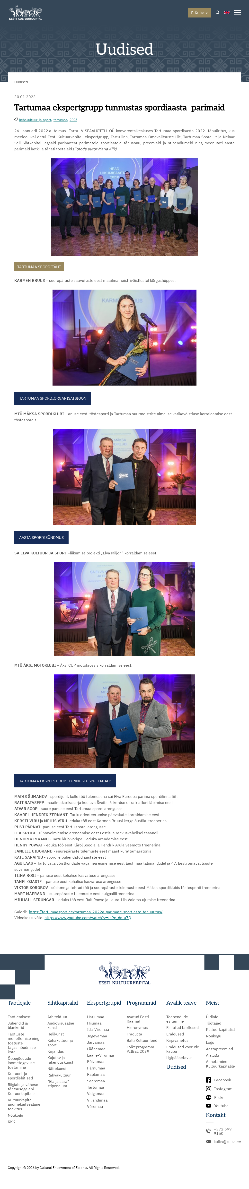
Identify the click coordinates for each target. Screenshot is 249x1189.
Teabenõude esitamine (177, 1019)
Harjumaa (95, 1017)
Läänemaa (96, 1049)
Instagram (223, 1088)
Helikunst (55, 1034)
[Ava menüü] (237, 13)
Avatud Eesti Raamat (138, 1019)
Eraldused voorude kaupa (182, 1049)
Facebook (222, 1079)
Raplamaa (96, 1074)
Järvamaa (96, 1042)
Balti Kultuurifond (142, 1040)
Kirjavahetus (177, 1040)
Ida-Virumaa (98, 1029)
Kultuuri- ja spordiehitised (20, 1075)
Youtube (221, 1105)
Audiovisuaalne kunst (60, 1025)
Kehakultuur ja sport (60, 1042)
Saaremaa (96, 1081)
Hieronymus (137, 1027)
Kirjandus (55, 1051)
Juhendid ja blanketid (18, 1025)
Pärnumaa (96, 1068)
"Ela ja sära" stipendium (58, 1083)
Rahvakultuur (59, 1075)
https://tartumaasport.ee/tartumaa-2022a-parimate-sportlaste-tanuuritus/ (95, 911)
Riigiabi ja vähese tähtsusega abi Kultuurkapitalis (23, 1089)
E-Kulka (198, 12)
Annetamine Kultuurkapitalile (220, 1063)
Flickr (219, 1097)
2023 (73, 120)
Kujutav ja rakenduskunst (60, 1059)
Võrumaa (95, 1106)
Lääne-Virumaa (100, 1055)
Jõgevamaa (97, 1036)
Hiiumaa (94, 1023)
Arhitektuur (57, 1017)
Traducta (134, 1034)
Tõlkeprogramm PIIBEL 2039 (140, 1049)
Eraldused (175, 1034)
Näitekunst (57, 1068)
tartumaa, (60, 120)
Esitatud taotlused (182, 1027)
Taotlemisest (19, 1017)
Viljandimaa (97, 1100)
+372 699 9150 (223, 1131)
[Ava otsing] (217, 12)
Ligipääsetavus (179, 1057)
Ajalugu (212, 1055)
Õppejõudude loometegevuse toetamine (21, 1062)
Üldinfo (212, 1017)
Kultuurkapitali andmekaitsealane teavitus (24, 1104)
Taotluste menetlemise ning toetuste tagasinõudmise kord (23, 1043)
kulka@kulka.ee (227, 1141)
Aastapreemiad (219, 1049)
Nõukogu (15, 1115)
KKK (11, 1122)
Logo (210, 1042)
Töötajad (213, 1023)
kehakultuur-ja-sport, (35, 120)
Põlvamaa (96, 1061)
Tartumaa (95, 1087)
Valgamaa (96, 1093)
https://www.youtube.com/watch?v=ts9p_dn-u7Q (87, 917)
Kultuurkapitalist (220, 1029)
